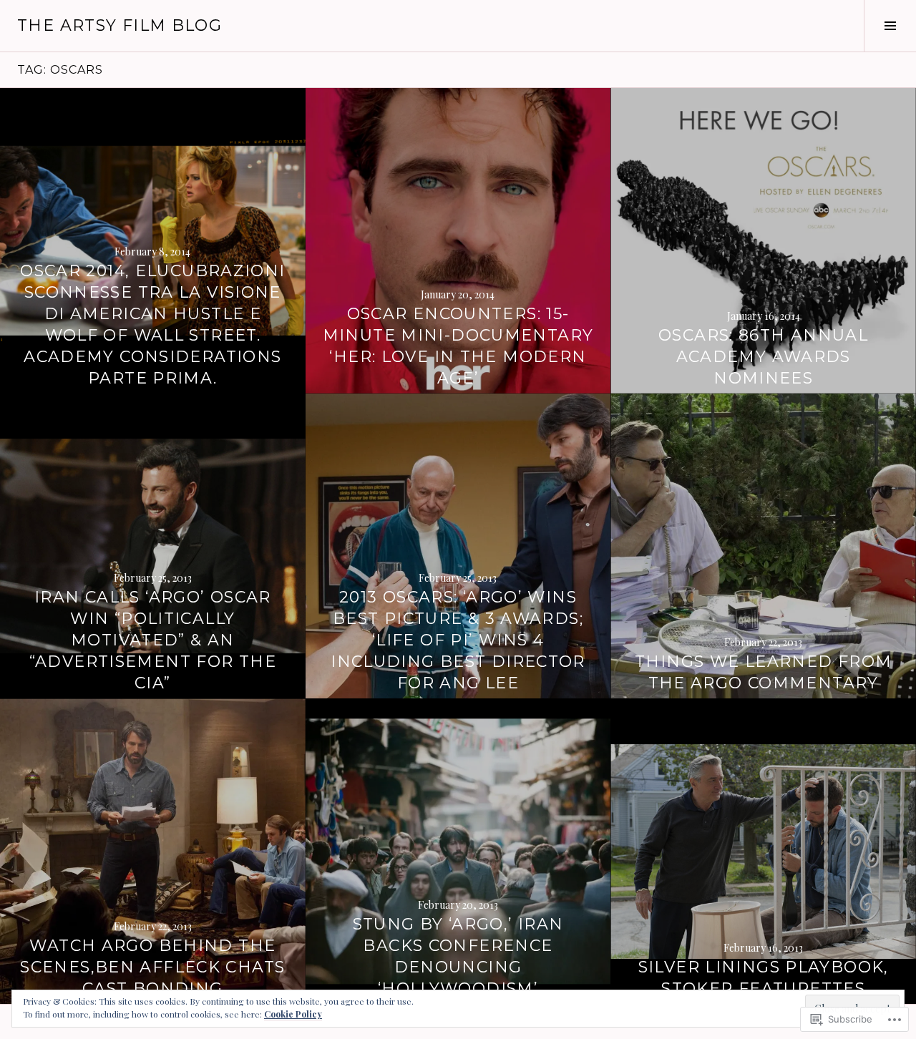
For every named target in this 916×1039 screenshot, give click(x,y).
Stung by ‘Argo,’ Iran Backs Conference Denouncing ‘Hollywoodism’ (458, 956)
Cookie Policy (293, 1014)
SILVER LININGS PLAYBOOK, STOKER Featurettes (763, 977)
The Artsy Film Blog (119, 25)
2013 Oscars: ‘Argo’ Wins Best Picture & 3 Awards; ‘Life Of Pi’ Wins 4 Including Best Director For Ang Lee (458, 640)
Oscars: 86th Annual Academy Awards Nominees (763, 357)
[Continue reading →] (458, 241)
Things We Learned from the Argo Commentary (763, 672)
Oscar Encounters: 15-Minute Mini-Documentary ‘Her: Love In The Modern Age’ (458, 346)
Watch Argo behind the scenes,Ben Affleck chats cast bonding (152, 967)
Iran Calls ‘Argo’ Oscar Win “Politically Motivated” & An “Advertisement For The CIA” (152, 640)
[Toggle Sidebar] (890, 26)
